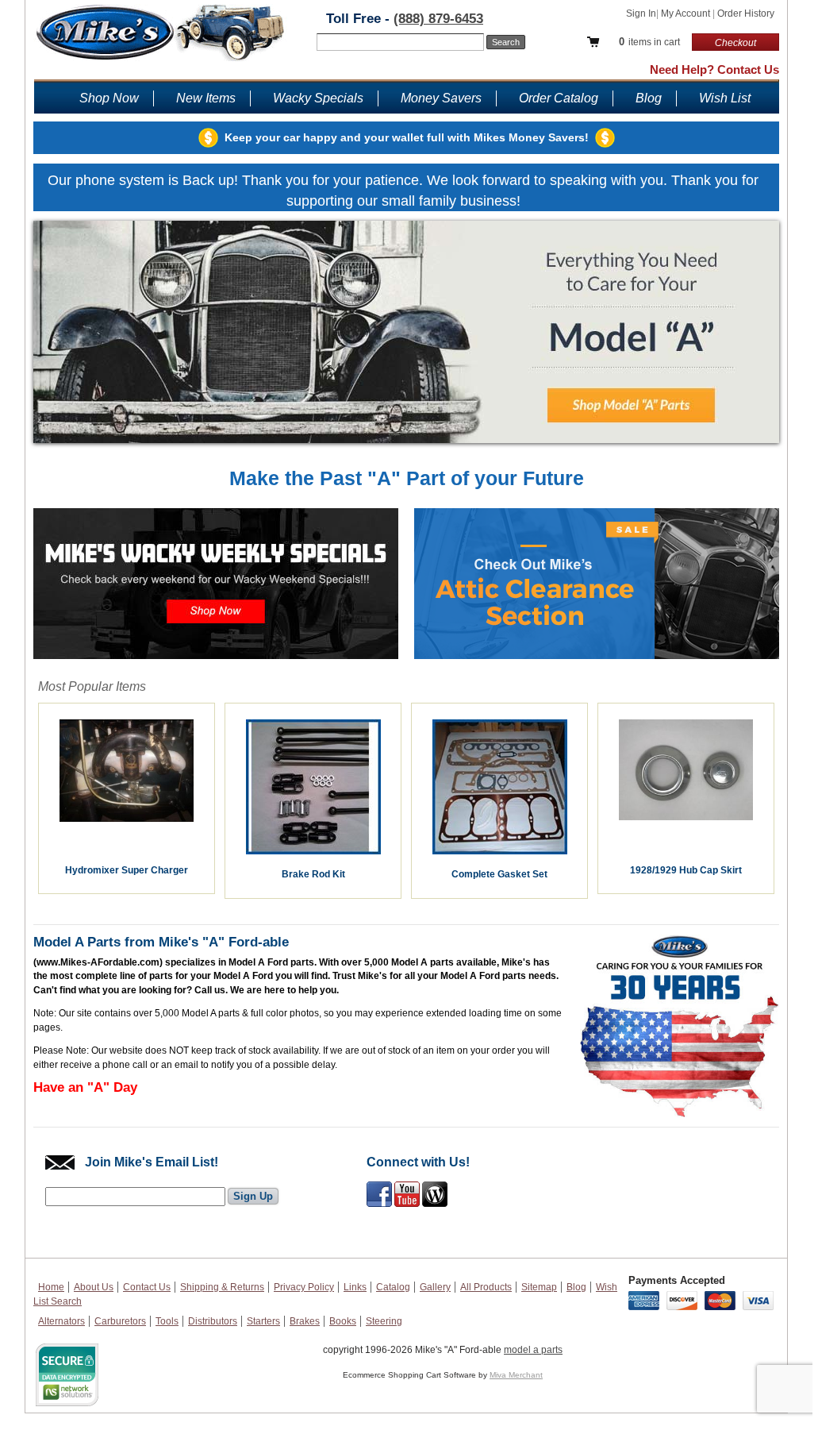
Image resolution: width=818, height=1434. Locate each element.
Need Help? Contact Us (714, 69)
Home (51, 1287)
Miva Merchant (516, 1374)
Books (342, 1321)
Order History (745, 13)
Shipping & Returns (222, 1287)
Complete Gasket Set (499, 874)
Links (355, 1287)
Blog (649, 98)
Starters (263, 1321)
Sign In (641, 13)
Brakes (305, 1321)
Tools (167, 1321)
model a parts (533, 1349)
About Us (93, 1287)
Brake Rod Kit (313, 874)
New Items (206, 98)
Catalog (393, 1287)
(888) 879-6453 (438, 18)
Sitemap (539, 1287)
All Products (486, 1287)
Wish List (725, 98)
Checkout (735, 42)
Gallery (435, 1287)
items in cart (649, 42)
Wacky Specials (318, 98)
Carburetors (120, 1321)
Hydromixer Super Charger (126, 870)
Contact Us (147, 1287)
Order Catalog (558, 98)
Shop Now (109, 98)
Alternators (61, 1321)
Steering (384, 1321)
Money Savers (441, 98)
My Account (686, 13)
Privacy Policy (304, 1287)
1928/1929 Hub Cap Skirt (686, 870)
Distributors (212, 1321)
